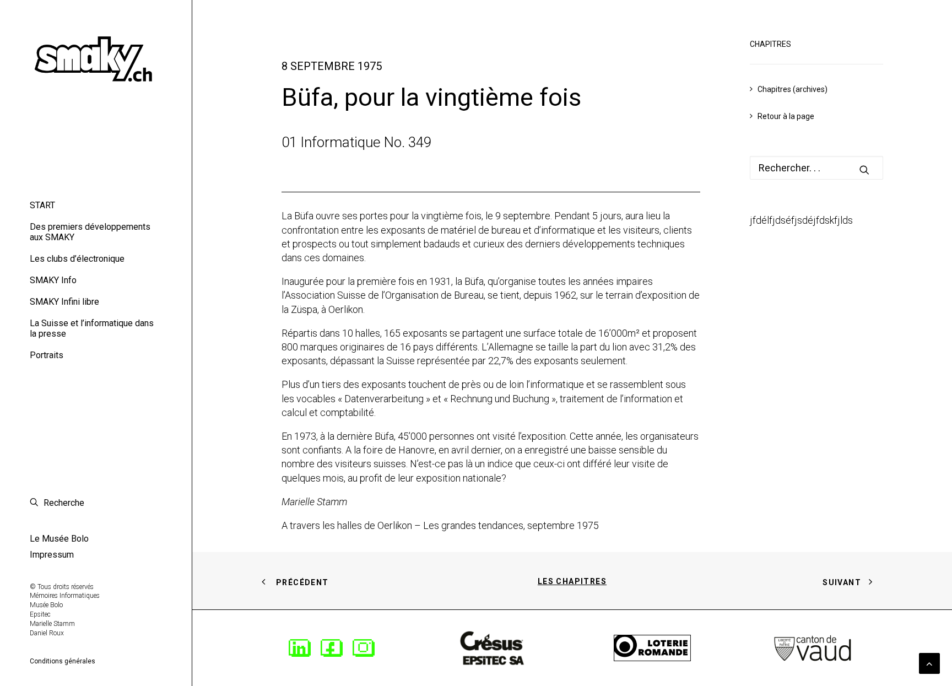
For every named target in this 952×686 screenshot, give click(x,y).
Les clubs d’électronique (77, 258)
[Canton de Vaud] (812, 648)
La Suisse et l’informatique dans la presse (92, 328)
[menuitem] (96, 205)
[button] (864, 170)
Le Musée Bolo (59, 538)
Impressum (52, 554)
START (42, 205)
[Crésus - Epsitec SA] (492, 648)
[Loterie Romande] (652, 648)
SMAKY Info (53, 280)
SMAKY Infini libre (64, 301)
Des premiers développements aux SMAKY (90, 232)
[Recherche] (816, 168)
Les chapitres (572, 581)
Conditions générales (62, 661)
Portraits (46, 355)
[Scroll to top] (929, 662)
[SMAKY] (96, 55)
